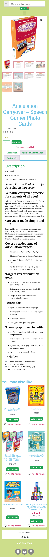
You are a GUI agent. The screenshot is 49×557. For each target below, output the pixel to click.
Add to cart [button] (12, 420)
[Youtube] (24, 552)
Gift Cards (24, 537)
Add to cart (16, 142)
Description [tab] (12, 153)
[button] (24, 13)
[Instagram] (31, 552)
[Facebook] (18, 552)
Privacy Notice (25, 532)
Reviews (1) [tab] (12, 158)
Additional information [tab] (32, 153)
